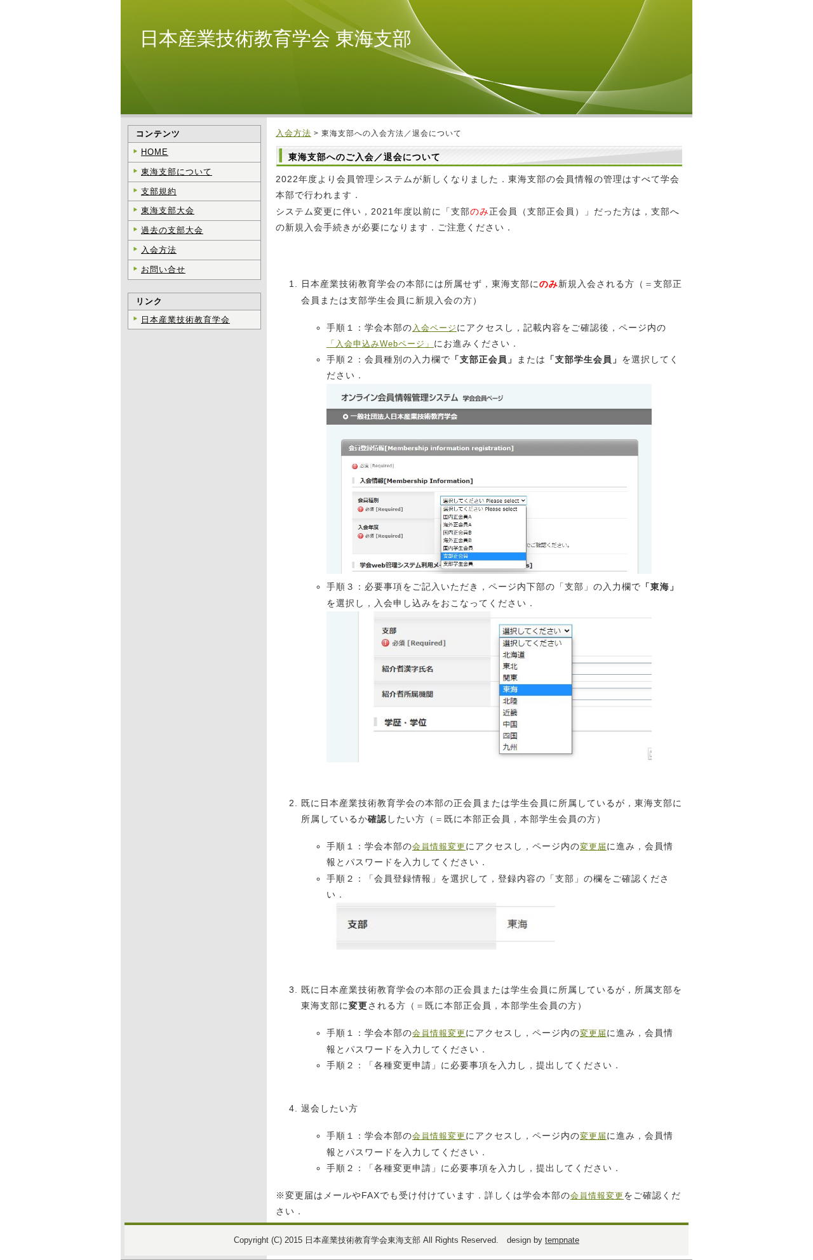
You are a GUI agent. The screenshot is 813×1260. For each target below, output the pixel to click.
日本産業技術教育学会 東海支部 (276, 38)
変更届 (593, 846)
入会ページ (434, 328)
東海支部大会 (167, 210)
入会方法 (293, 133)
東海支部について (176, 171)
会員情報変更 (439, 846)
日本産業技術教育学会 (185, 319)
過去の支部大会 (172, 230)
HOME (154, 152)
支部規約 (159, 191)
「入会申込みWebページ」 (380, 343)
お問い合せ (163, 269)
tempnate (562, 1240)
